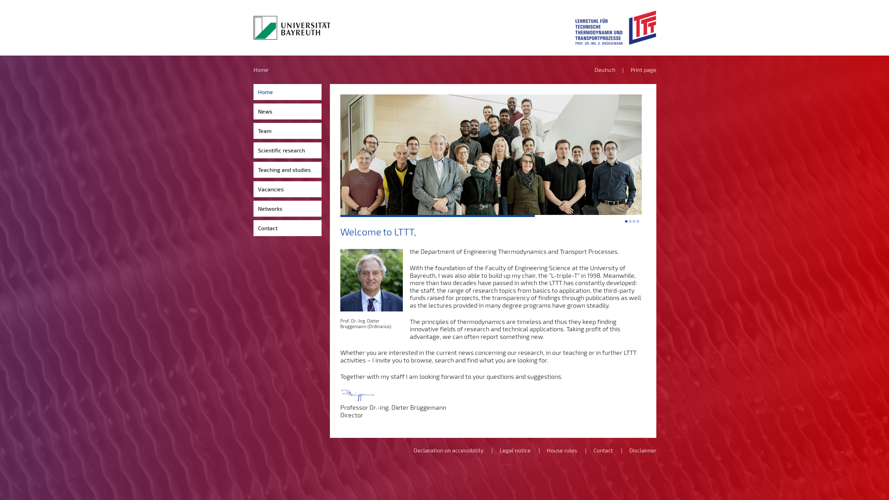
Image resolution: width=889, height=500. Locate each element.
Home (261, 69)
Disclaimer (642, 450)
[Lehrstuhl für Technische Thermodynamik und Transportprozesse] (615, 27)
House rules (562, 450)
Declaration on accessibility (448, 450)
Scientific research (281, 150)
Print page (643, 69)
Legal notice (515, 450)
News (265, 111)
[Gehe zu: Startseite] (292, 27)
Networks (270, 208)
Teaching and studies (284, 169)
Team (265, 130)
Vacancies (271, 189)
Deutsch (605, 69)
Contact (267, 228)
